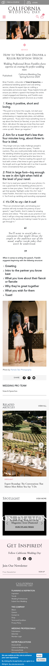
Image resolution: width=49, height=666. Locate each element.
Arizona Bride (16, 645)
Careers (14, 612)
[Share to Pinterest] (29, 377)
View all (42, 406)
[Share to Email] (33, 377)
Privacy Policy (16, 623)
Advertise (14, 634)
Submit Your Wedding (19, 601)
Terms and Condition (18, 620)
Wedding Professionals (19, 599)
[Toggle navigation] (4, 17)
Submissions (15, 631)
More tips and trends (24, 527)
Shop (13, 617)
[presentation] (41, 445)
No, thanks (41, 660)
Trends (13, 596)
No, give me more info (16, 664)
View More (41, 498)
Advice (24, 50)
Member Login (16, 636)
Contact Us (15, 615)
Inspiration (15, 593)
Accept (39, 655)
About (13, 610)
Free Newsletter (9, 572)
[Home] (24, 10)
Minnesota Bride (17, 650)
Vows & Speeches (10, 391)
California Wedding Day (19, 647)
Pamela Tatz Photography (21, 369)
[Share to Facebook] (24, 377)
